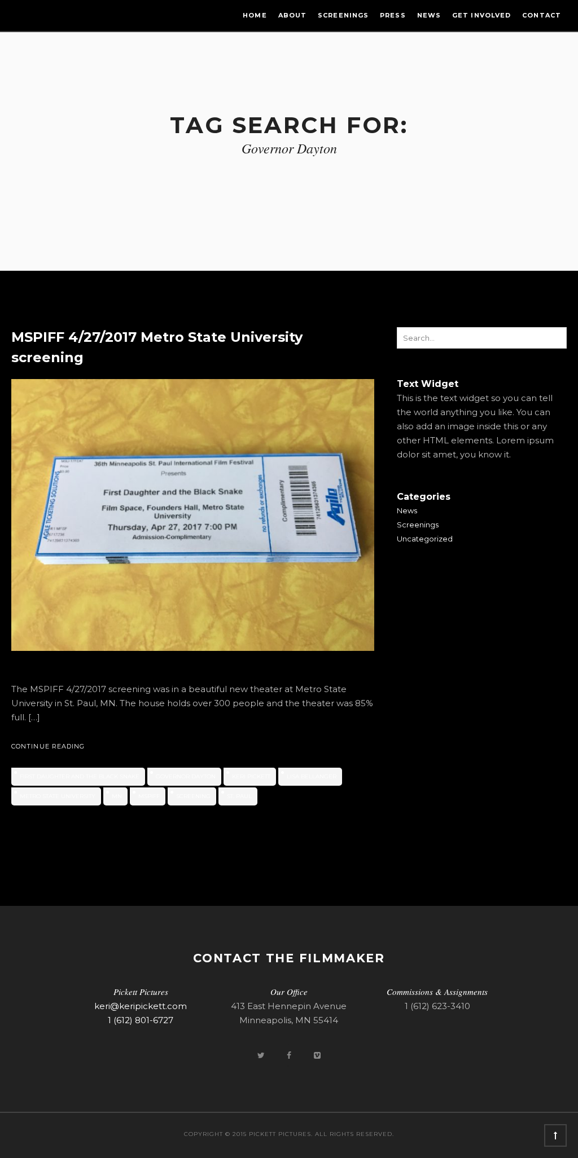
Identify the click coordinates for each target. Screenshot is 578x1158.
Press (393, 15)
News (429, 15)
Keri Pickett (251, 776)
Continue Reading (48, 746)
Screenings (343, 15)
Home (254, 15)
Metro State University (57, 796)
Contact (541, 15)
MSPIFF (149, 796)
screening (193, 796)
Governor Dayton (186, 776)
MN (117, 796)
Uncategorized (425, 538)
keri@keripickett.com (140, 1006)
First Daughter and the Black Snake (79, 776)
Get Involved (481, 15)
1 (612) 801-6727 (140, 1020)
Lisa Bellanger (311, 776)
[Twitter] (262, 1055)
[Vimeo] (317, 1055)
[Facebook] (290, 1055)
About (292, 15)
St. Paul (239, 796)
